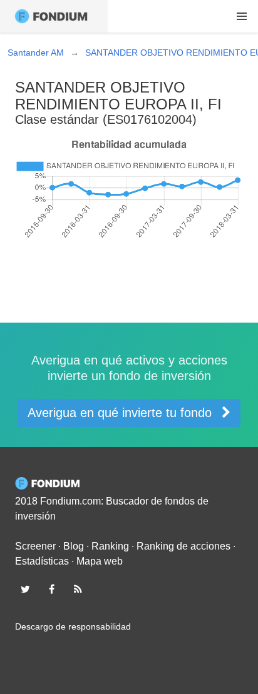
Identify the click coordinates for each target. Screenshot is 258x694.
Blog (73, 546)
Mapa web (99, 561)
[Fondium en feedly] (78, 589)
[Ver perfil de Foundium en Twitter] (25, 589)
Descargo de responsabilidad (73, 626)
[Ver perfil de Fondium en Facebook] (51, 589)
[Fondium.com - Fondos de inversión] (54, 16)
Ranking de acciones (183, 546)
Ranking (110, 546)
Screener (35, 546)
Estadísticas (42, 561)
